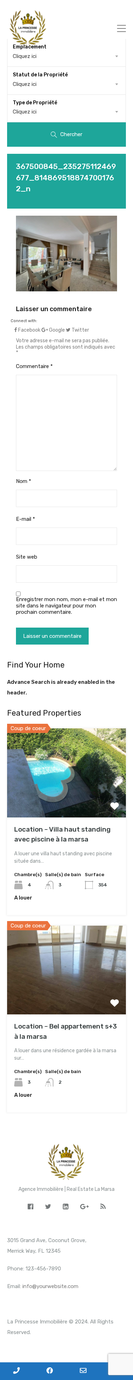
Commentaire (34, 366)
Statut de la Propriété (40, 75)
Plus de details (67, 800)
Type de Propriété (35, 103)
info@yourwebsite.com (50, 1286)
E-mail (25, 519)
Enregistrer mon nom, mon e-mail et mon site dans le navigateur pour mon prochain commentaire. (66, 605)
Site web (26, 557)
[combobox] (66, 84)
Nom (23, 481)
